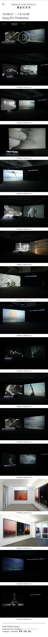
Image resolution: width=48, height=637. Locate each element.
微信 (29, 631)
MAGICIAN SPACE (24, 4)
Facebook (14, 631)
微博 (20, 631)
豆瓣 (25, 631)
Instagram (6, 631)
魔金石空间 (24, 7)
